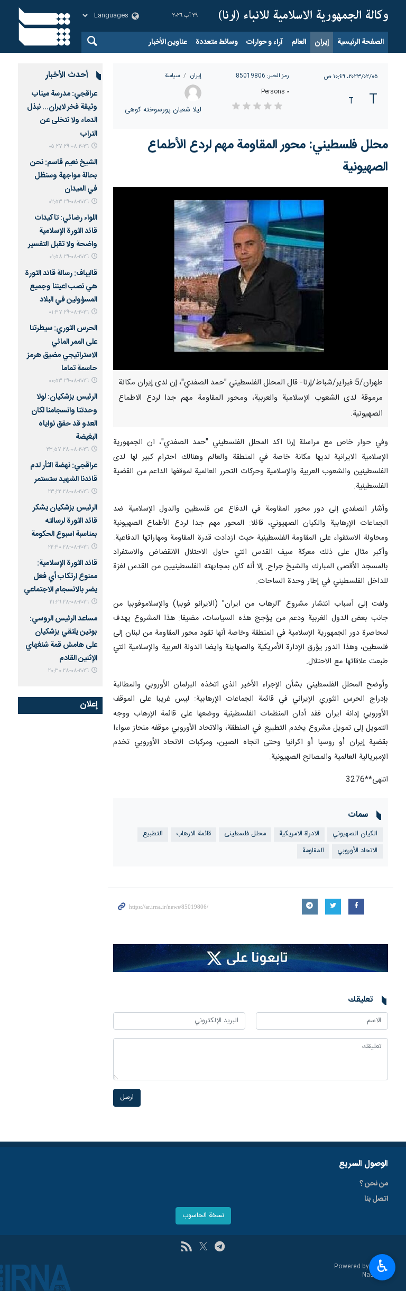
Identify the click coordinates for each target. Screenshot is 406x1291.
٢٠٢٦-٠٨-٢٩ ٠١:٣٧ (69, 312)
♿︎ (382, 1266)
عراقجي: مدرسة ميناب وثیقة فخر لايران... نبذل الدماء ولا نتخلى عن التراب (62, 114)
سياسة (172, 76)
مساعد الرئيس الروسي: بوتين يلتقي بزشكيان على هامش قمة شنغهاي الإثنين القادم (61, 638)
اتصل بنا (376, 1199)
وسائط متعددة (217, 42)
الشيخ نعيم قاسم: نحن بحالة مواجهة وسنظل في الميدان (63, 175)
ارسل (127, 1097)
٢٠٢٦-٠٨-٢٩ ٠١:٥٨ (69, 257)
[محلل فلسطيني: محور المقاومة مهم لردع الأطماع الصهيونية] (250, 278)
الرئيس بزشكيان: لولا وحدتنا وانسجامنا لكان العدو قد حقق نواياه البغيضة (64, 417)
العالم (298, 42)
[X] (203, 1247)
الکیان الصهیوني (355, 834)
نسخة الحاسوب (203, 1215)
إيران (322, 42)
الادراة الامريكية (299, 834)
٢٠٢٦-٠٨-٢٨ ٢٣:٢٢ (68, 492)
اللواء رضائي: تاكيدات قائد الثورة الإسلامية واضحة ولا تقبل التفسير (62, 231)
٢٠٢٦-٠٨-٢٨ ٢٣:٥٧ (68, 450)
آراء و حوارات (264, 42)
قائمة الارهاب (193, 834)
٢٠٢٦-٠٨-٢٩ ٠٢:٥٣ (69, 202)
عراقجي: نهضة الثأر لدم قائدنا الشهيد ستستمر (63, 472)
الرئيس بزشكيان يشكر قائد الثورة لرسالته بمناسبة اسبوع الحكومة (64, 521)
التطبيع (153, 834)
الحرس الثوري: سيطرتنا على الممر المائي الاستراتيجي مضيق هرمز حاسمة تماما (62, 348)
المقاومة (313, 850)
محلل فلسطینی (245, 834)
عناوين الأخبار (168, 42)
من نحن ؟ (373, 1183)
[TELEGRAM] (220, 1247)
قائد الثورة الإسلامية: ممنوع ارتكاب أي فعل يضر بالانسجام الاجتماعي (60, 576)
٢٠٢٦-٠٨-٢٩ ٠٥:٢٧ (69, 147)
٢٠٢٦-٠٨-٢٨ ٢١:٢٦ (69, 602)
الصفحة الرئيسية (360, 42)
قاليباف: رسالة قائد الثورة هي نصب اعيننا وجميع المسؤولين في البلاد (61, 286)
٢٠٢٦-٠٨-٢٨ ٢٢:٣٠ (68, 547)
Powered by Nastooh (361, 1271)
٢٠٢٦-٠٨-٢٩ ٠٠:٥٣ (69, 381)
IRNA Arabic (303, 15)
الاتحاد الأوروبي (357, 850)
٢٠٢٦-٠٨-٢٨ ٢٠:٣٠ (68, 671)
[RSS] (186, 1247)
